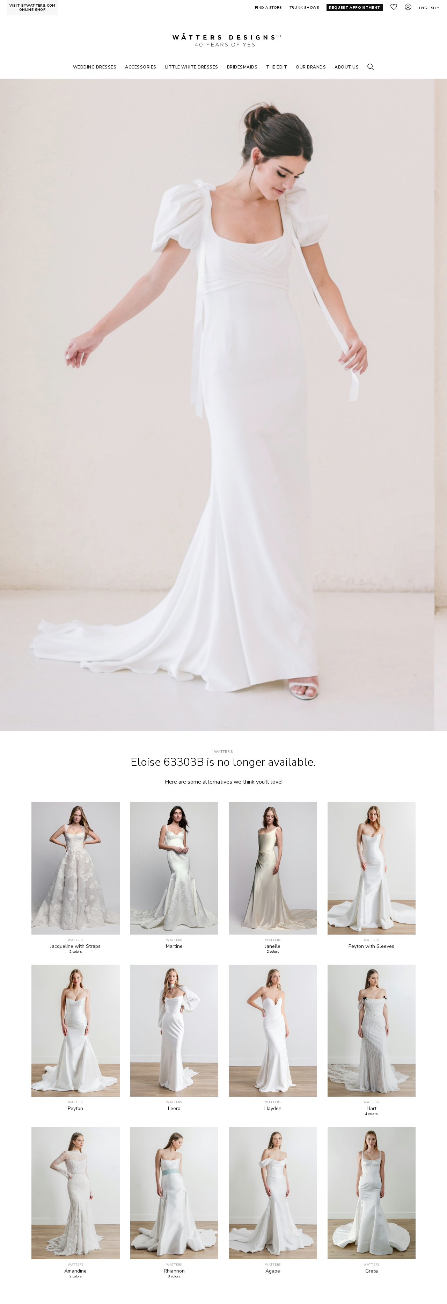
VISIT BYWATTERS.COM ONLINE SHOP (32, 7)
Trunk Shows (304, 7)
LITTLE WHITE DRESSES (191, 67)
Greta (371, 1271)
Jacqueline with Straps (75, 946)
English (427, 8)
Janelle (272, 946)
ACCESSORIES (140, 67)
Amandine (75, 1271)
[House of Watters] (223, 40)
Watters (223, 752)
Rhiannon (174, 1271)
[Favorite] (110, 925)
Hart (371, 1108)
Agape (272, 1271)
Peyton (75, 1108)
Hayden (272, 1108)
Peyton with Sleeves (371, 946)
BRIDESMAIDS (242, 67)
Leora (174, 1108)
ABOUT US (347, 67)
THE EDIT (276, 67)
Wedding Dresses (95, 67)
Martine (174, 946)
